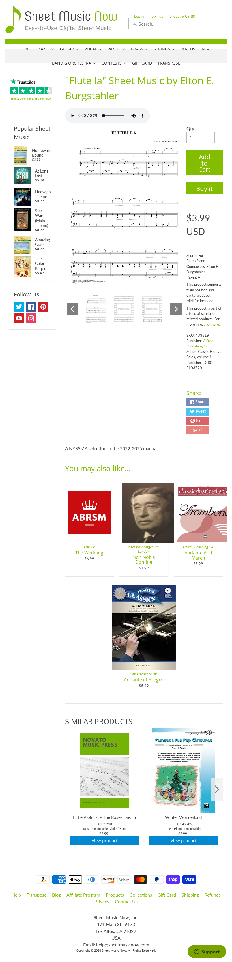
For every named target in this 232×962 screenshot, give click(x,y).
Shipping (190, 894)
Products (115, 894)
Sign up (157, 16)
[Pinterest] (43, 307)
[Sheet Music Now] (61, 19)
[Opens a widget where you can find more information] (206, 952)
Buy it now (204, 189)
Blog (56, 894)
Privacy (101, 901)
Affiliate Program (83, 894)
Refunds (213, 894)
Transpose (36, 894)
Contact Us (126, 901)
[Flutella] (96, 309)
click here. (212, 324)
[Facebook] (31, 307)
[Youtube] (19, 318)
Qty (190, 128)
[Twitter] (19, 307)
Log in (139, 16)
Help (16, 894)
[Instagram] (31, 318)
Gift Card (167, 894)
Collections (141, 894)
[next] (217, 789)
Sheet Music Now (114, 950)
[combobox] (177, 23)
